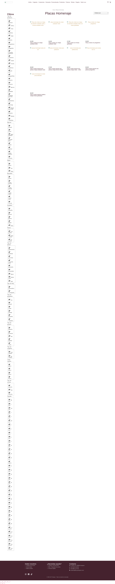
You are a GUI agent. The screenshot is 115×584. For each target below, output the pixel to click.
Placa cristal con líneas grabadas (73, 43)
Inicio (54, 9)
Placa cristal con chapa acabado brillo (36, 43)
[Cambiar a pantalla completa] (4, 581)
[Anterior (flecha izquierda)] (1, 583)
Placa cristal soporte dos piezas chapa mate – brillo (74, 69)
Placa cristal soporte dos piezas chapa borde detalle (56, 69)
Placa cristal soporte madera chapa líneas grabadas (37, 95)
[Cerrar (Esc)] (9, 581)
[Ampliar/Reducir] (1, 581)
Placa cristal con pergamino (92, 42)
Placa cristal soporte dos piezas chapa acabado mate (37, 69)
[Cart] (110, 2)
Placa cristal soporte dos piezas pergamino (91, 69)
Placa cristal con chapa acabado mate (55, 43)
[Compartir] (6, 581)
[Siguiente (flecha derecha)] (4, 583)
